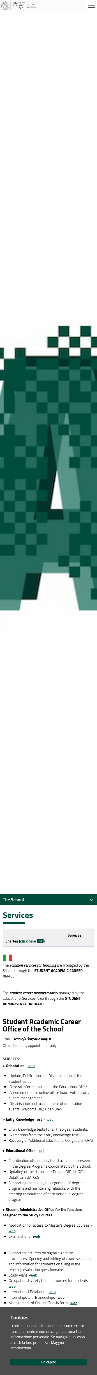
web (31, 1065)
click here (28, 941)
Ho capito (48, 1362)
